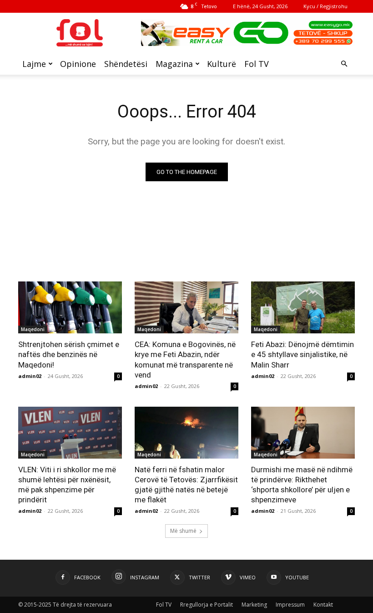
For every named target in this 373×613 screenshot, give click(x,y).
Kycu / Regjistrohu (325, 6)
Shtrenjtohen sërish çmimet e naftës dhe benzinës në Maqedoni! (68, 354)
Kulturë (221, 63)
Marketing (254, 604)
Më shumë (183, 531)
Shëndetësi (125, 63)
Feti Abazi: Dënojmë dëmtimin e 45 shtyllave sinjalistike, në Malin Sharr (302, 354)
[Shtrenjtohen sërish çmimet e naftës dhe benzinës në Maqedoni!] (70, 307)
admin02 (29, 376)
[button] (344, 64)
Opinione (78, 63)
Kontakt (323, 604)
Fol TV (256, 63)
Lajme (34, 63)
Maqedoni (33, 329)
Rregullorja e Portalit (206, 604)
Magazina (174, 63)
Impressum (290, 604)
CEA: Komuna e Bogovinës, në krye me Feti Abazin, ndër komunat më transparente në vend (185, 359)
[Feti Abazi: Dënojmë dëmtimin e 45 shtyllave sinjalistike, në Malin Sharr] (303, 307)
